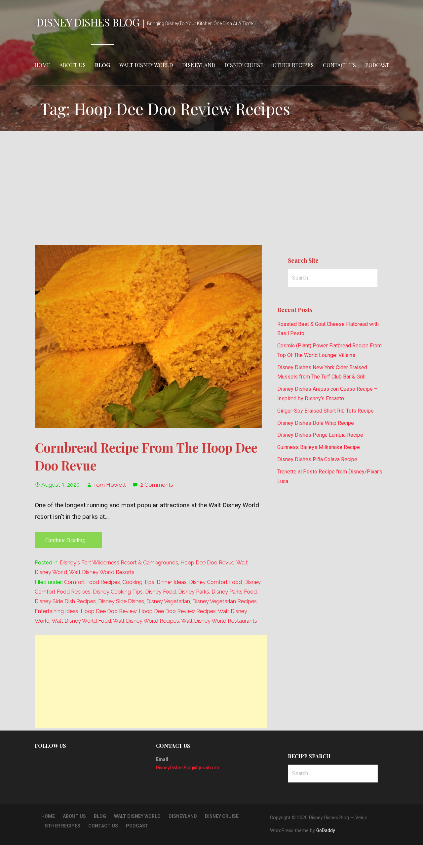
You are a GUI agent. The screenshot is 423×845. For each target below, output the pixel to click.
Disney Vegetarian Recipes (224, 601)
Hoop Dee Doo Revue (207, 562)
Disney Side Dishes (121, 601)
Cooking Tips (138, 582)
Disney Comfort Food (215, 582)
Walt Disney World (146, 65)
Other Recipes (293, 65)
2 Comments (156, 484)
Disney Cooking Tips (118, 592)
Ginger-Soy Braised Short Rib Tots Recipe (325, 411)
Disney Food (160, 592)
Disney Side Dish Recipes (65, 601)
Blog (102, 65)
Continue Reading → (68, 540)
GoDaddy (325, 830)
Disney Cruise (243, 65)
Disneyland (198, 65)
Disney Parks (193, 592)
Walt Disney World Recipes (146, 621)
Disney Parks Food (234, 592)
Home (42, 65)
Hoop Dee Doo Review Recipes (177, 611)
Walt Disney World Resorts (102, 572)
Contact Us (339, 65)
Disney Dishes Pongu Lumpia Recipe (320, 435)
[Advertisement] (211, 188)
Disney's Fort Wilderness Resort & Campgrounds (119, 562)
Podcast (377, 65)
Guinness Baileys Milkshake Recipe (318, 447)
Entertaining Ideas (56, 611)
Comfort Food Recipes (92, 582)
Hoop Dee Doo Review (108, 611)
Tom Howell (109, 484)
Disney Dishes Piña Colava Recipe (317, 459)
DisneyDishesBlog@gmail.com (187, 767)
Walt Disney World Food (81, 621)
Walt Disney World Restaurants (219, 621)
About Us (72, 65)
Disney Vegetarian (168, 601)
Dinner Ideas (172, 582)
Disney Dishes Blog (87, 22)
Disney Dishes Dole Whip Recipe (315, 423)
